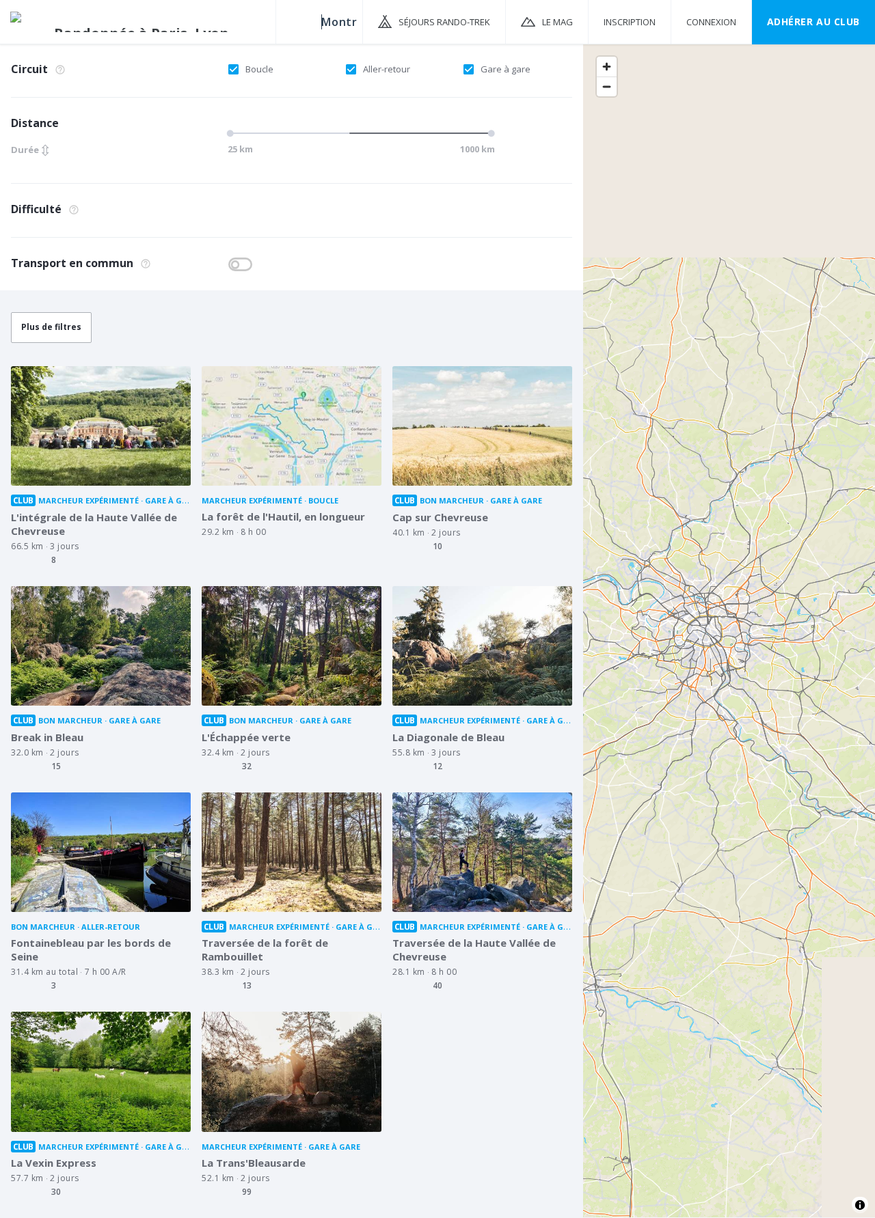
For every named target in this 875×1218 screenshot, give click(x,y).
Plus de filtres (51, 327)
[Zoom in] (607, 67)
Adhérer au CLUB (813, 21)
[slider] (354, 133)
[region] (729, 630)
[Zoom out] (607, 86)
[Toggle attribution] (860, 1205)
